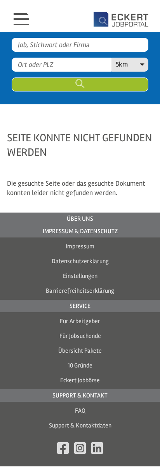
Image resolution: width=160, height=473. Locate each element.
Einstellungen (80, 276)
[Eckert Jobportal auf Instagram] (80, 449)
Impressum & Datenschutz (80, 231)
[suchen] (80, 84)
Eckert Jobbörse (80, 380)
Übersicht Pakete (80, 351)
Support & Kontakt (80, 395)
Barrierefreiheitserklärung (80, 291)
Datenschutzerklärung (80, 261)
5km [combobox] (122, 64)
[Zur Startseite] (99, 16)
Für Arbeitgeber (80, 321)
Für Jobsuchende (80, 336)
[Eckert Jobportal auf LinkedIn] (97, 449)
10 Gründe (80, 365)
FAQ (80, 411)
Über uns (80, 219)
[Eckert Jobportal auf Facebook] (63, 449)
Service (80, 306)
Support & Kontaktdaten (80, 425)
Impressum (80, 246)
